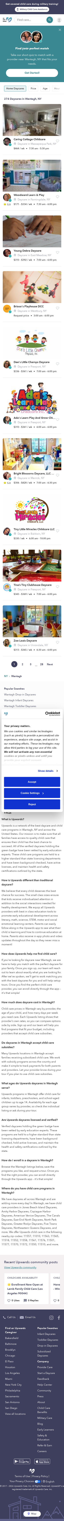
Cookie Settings (30, 793)
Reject (32, 804)
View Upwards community (20, 1267)
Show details (45, 770)
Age (45, 88)
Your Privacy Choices (22, 1481)
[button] (57, 141)
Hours (57, 88)
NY (6, 676)
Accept (32, 781)
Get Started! (32, 73)
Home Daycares (15, 88)
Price (33, 88)
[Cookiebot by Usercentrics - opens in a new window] (45, 714)
